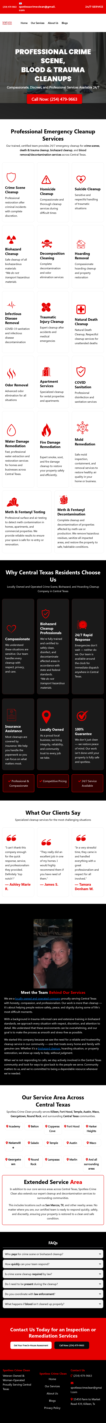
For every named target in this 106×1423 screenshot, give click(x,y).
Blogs (52, 1400)
